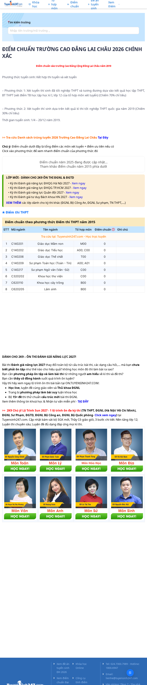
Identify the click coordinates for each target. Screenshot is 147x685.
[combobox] (72, 30)
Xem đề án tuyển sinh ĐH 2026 (63, 668)
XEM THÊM (13, 203)
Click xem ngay (105, 415)
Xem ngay (78, 183)
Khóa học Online (81, 666)
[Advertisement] (73, 320)
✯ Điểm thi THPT (15, 212)
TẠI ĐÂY (83, 401)
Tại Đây (103, 137)
